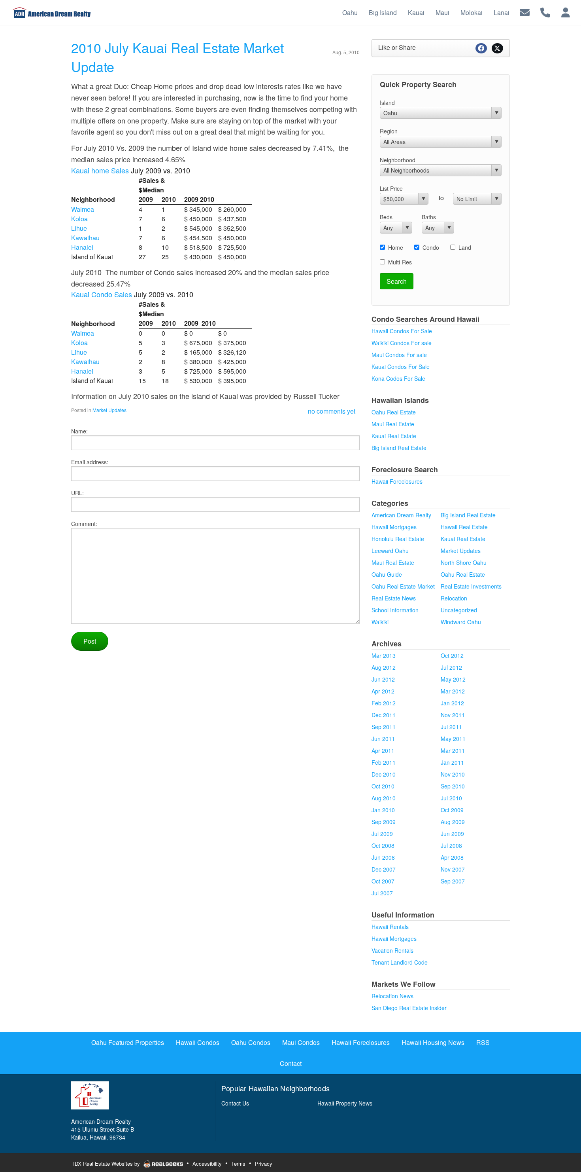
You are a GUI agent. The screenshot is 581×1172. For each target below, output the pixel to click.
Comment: (84, 524)
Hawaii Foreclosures (397, 481)
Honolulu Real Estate (398, 539)
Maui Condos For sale (399, 355)
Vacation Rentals (392, 950)
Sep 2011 (384, 727)
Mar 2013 (384, 655)
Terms (238, 1163)
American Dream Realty (401, 515)
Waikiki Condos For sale (402, 343)
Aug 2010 (384, 798)
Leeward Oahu (390, 551)
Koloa (79, 218)
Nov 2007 (453, 869)
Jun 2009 (452, 834)
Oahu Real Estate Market (403, 586)
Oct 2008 (383, 845)
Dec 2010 (384, 774)
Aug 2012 (384, 667)
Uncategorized (459, 610)
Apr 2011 (383, 750)
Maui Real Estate (393, 424)
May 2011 (453, 739)
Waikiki (380, 622)
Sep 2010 (453, 786)
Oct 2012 (452, 655)
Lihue (79, 228)
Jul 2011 (451, 727)
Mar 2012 (453, 691)
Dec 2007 (384, 869)
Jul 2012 (451, 667)
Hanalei (82, 247)
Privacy (263, 1163)
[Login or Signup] (565, 11)
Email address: (89, 462)
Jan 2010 (383, 810)
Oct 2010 (383, 786)
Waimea (82, 209)
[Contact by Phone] (545, 11)
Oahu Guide (387, 574)
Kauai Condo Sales (101, 294)
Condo (431, 247)
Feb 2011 (384, 762)
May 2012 (453, 679)
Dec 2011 (384, 715)
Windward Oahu (461, 622)
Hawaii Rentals (390, 927)
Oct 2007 (383, 881)
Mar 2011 (453, 750)
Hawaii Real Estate (464, 527)
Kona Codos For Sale (398, 378)
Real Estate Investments (471, 586)
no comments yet (331, 411)
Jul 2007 (382, 893)
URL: (77, 493)
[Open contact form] (525, 11)
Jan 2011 (452, 762)
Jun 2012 (383, 679)
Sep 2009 (384, 822)
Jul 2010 (451, 798)
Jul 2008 (451, 845)
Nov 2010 (453, 774)
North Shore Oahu (464, 562)
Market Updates (109, 409)
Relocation (454, 598)
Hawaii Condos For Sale (402, 331)
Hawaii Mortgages (394, 527)
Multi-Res (400, 262)
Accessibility (207, 1163)
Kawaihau (85, 237)
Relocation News (392, 996)
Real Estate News (394, 598)
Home (395, 247)
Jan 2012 (452, 703)
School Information (395, 610)
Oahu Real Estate (394, 412)
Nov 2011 (453, 715)
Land (464, 247)
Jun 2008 (383, 857)
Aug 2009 (453, 822)
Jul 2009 (382, 834)
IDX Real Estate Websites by (107, 1163)
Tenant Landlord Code (400, 962)
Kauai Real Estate (394, 436)
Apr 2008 (452, 857)
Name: (79, 431)
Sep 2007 (453, 881)
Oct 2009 (452, 810)
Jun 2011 (383, 739)
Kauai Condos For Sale (401, 366)
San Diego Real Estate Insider (409, 1008)
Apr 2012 (383, 691)
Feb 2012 (384, 703)
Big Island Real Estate (399, 448)
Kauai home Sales (100, 170)
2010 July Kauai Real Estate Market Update (177, 57)
